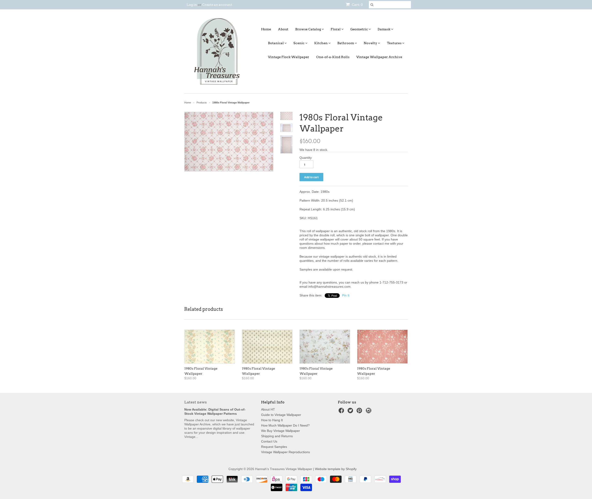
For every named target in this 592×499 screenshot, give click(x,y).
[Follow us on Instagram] (369, 412)
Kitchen (321, 43)
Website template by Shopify (336, 469)
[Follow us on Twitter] (351, 412)
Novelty (371, 43)
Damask (384, 29)
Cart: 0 (357, 4)
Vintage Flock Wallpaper (288, 57)
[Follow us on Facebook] (342, 412)
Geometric (359, 29)
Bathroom (346, 43)
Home (266, 29)
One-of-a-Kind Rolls (332, 57)
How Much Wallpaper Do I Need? (285, 425)
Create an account (217, 4)
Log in (192, 4)
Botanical (276, 43)
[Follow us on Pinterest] (360, 412)
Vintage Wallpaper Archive (379, 57)
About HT (268, 409)
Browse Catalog (308, 29)
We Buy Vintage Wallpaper (280, 431)
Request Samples (274, 447)
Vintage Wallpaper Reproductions (285, 452)
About (283, 29)
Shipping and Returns (277, 436)
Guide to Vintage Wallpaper (281, 415)
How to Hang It (272, 420)
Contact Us (269, 441)
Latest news (195, 402)
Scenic (299, 43)
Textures (394, 43)
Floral (336, 29)
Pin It (345, 295)
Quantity (305, 157)
